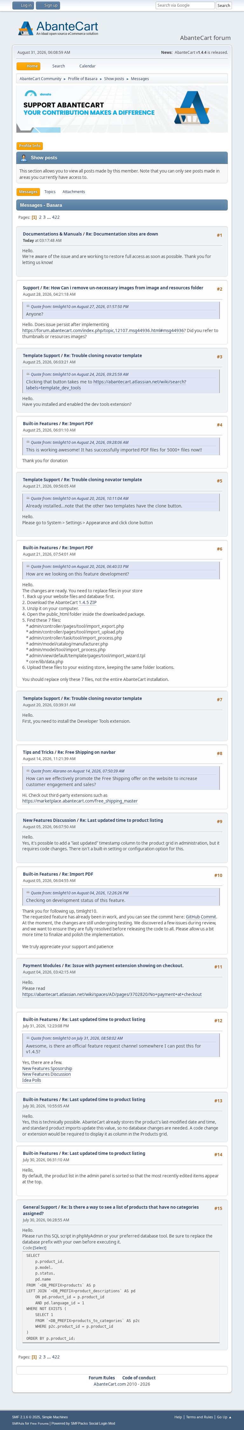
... (49, 217)
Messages (28, 191)
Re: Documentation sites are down (122, 234)
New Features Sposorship (47, 1068)
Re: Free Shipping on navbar (87, 752)
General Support (40, 1207)
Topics (50, 191)
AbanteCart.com (110, 1384)
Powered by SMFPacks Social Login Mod (83, 1423)
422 (56, 217)
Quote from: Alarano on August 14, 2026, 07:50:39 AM (77, 771)
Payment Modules (42, 965)
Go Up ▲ (224, 1416)
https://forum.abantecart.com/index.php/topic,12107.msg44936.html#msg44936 (103, 330)
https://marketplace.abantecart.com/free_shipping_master (80, 801)
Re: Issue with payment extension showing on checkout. (124, 965)
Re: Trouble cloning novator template (103, 355)
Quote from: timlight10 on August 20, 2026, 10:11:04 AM (79, 498)
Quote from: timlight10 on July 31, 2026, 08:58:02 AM (77, 1038)
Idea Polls (31, 1080)
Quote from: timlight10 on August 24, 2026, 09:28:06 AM (79, 442)
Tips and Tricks (38, 752)
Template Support (41, 355)
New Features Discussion (49, 820)
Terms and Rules (199, 1416)
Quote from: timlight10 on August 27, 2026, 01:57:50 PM (79, 306)
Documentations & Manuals (52, 234)
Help (178, 1416)
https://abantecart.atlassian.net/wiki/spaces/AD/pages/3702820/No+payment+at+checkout (112, 994)
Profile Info (29, 145)
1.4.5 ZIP (88, 602)
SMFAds (18, 1423)
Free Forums (39, 1423)
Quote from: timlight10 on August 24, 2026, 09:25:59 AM (79, 374)
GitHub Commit (201, 917)
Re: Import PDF (77, 423)
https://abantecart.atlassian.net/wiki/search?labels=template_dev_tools (106, 385)
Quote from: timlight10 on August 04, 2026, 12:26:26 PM (79, 893)
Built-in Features (40, 423)
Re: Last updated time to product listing (121, 820)
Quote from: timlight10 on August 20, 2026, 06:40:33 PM (79, 566)
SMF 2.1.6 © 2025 (26, 1417)
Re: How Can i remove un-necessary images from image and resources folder (123, 288)
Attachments (74, 191)
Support (31, 288)
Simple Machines (55, 1417)
